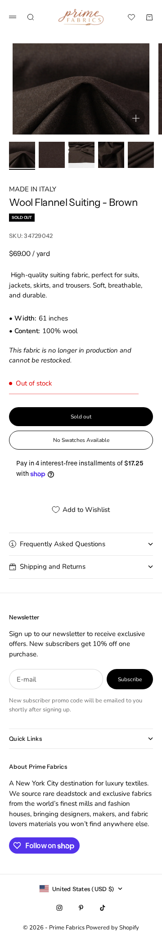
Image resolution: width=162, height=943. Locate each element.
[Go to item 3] (81, 155)
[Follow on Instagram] (59, 907)
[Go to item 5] (141, 155)
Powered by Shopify (112, 928)
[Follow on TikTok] (102, 907)
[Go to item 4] (111, 155)
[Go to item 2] (52, 155)
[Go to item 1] (22, 155)
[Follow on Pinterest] (81, 907)
